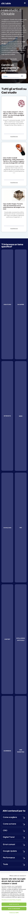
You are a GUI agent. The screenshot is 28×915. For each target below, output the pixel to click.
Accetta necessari (14, 908)
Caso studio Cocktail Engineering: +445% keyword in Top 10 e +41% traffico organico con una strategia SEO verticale (13, 160)
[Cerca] (22, 76)
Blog (7, 59)
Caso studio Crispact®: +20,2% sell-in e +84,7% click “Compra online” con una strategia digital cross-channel (13, 114)
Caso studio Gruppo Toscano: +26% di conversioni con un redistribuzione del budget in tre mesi (13, 206)
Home (3, 59)
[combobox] (14, 76)
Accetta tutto (14, 904)
